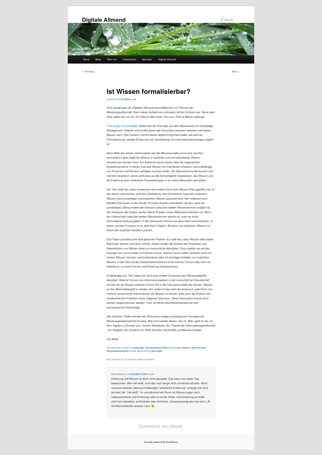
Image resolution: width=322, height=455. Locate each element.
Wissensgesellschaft (118, 351)
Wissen (166, 347)
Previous (88, 71)
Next (236, 71)
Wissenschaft (198, 347)
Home (86, 59)
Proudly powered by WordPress (161, 442)
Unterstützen (129, 59)
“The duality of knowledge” (122, 126)
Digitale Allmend (104, 19)
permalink (156, 351)
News (98, 59)
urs (134, 99)
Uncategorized (153, 347)
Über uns (112, 59)
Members (147, 59)
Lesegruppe (138, 347)
